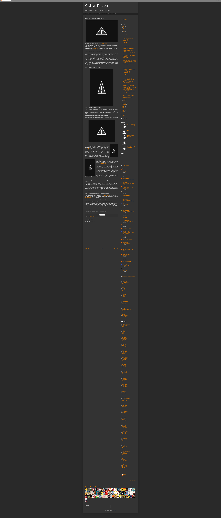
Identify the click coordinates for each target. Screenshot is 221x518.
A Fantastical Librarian (126, 195)
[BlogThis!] (101, 215)
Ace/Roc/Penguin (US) (125, 282)
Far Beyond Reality (126, 231)
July (124, 31)
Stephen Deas (124, 460)
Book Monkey (125, 264)
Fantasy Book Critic (126, 178)
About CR (114, 13)
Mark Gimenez (124, 424)
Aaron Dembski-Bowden (126, 324)
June (124, 32)
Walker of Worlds (125, 273)
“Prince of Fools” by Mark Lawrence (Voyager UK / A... (128, 96)
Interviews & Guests (96, 13)
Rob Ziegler (124, 450)
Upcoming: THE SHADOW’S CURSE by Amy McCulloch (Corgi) (129, 88)
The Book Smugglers (126, 210)
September (125, 28)
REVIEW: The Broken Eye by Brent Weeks (129, 258)
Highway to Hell (125, 255)
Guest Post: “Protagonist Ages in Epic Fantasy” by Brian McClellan (131, 125)
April (124, 100)
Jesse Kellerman (125, 393)
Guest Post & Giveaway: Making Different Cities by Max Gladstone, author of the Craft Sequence (128, 270)
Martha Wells (124, 425)
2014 (123, 26)
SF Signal (124, 235)
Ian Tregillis (124, 383)
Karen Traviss (124, 405)
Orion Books (124, 304)
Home (85, 13)
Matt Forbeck (124, 426)
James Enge (124, 385)
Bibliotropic (124, 203)
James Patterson (125, 386)
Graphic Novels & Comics (106, 13)
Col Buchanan (124, 358)
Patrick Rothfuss (124, 439)
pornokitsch (125, 217)
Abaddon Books (124, 281)
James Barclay (124, 384)
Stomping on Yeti (125, 242)
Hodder (123, 296)
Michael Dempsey (125, 431)
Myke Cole (124, 432)
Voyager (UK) (124, 317)
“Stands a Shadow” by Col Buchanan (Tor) (131, 147)
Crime (88, 216)
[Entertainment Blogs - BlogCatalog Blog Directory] (128, 277)
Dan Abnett (124, 359)
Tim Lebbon (124, 467)
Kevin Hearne (124, 410)
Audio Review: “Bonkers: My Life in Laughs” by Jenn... (128, 90)
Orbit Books (124, 303)
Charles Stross (124, 351)
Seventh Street (124, 310)
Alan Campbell (124, 327)
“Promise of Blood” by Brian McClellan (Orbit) (131, 141)
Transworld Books (125, 315)
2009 (123, 111)
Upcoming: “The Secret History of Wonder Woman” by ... (128, 51)
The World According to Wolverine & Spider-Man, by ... (128, 80)
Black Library (124, 284)
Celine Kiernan (124, 350)
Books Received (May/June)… (128, 97)
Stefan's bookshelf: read (92, 487)
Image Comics (124, 297)
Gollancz (123, 293)
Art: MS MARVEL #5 (126, 57)
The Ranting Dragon (126, 220)
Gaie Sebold (124, 373)
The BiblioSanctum (126, 174)
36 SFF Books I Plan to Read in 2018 (128, 221)
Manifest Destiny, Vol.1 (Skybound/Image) (126, 72)
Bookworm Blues (125, 182)
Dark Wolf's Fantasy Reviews (127, 239)
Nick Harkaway (124, 437)
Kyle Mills (123, 414)
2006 (123, 115)
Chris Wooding (124, 353)
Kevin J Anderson (125, 411)
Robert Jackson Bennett (126, 451)
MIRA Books (124, 300)
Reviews (89, 13)
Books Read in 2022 (125, 204)
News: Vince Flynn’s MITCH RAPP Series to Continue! (128, 46)
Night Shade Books (125, 301)
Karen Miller (124, 404)
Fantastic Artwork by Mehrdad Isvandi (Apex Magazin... (129, 42)
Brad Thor (123, 340)
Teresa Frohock (124, 465)
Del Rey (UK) (124, 289)
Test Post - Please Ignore (126, 243)
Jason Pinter (124, 390)
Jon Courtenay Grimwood (126, 398)
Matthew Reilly (124, 427)
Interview (91, 216)
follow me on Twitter (133, 480)
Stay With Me (95, 48)
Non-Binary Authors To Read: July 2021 (128, 211)
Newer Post (87, 248)
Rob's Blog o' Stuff (126, 186)
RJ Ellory (123, 445)
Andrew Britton (124, 331)
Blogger (114, 510)
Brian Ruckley (124, 347)
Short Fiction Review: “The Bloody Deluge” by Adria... (128, 34)
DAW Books (124, 287)
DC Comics (124, 288)
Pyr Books (123, 307)
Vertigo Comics (124, 316)
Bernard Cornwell (125, 336)
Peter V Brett (124, 444)
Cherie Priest (124, 352)
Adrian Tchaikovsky (125, 326)
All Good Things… (125, 236)
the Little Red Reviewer (126, 207)
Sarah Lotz (124, 457)
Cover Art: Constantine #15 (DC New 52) (129, 60)
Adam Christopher (125, 325)
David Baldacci (124, 364)
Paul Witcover (124, 441)
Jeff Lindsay (124, 392)
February (124, 103)
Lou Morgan (124, 417)
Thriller (94, 216)
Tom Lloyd (124, 468)
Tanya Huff (124, 464)
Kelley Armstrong (125, 407)
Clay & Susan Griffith (125, 357)
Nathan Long (124, 434)
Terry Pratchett (124, 466)
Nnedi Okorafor (124, 438)
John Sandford (124, 397)
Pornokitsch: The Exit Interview (127, 218)
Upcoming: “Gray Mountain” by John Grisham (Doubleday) (128, 49)
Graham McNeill (124, 379)
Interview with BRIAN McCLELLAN (130, 136)
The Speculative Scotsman (127, 228)
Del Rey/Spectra (124, 290)
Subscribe (123, 22)
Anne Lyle (123, 332)
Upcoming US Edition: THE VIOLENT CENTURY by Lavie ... (129, 92)
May (124, 99)
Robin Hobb (124, 452)
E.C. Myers (124, 366)
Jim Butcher (124, 394)
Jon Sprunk (124, 399)
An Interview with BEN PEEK (127, 78)
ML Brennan (124, 419)
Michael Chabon (124, 430)
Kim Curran (124, 412)
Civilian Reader (96, 5)
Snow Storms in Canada (126, 214)
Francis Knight (124, 372)
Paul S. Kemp (124, 440)
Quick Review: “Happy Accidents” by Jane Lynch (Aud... (128, 64)
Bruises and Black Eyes (127, 254)
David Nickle (124, 365)
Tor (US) (123, 314)
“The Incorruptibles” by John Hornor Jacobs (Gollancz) (128, 82)
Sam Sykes (124, 454)
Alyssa (124, 474)
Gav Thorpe (124, 377)
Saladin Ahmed (124, 453)
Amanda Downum (125, 330)
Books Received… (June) (127, 40)
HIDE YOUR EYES (103, 163)
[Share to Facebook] (103, 215)
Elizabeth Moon (124, 370)
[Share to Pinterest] (104, 215)
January (124, 104)
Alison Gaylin (104, 43)
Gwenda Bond (124, 380)
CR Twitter (124, 18)
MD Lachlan (124, 418)
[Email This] (100, 215)
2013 (123, 106)
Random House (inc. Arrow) (126, 309)
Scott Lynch (124, 458)
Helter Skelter (87, 148)
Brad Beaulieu (124, 338)
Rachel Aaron (124, 446)
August (124, 30)
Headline (123, 295)
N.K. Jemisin (124, 433)
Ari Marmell (124, 333)
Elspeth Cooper (124, 371)
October (124, 27)
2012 (123, 107)
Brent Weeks (124, 344)
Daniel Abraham (124, 360)
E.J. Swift (123, 367)
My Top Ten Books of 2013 (126, 265)
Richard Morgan (124, 447)
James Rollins (124, 387)
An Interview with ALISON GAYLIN (128, 54)
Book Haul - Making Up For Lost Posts (128, 262)
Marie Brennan (124, 421)
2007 (123, 114)
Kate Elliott (124, 406)
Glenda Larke (124, 378)
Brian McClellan (124, 346)
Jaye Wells (124, 391)
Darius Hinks (124, 363)
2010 (123, 110)
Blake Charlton (124, 337)
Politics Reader (124, 19)
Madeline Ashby (124, 420)
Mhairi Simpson (125, 199)
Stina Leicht (124, 461)
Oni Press (123, 302)
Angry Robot (124, 283)
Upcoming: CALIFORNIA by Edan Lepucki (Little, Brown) (128, 86)
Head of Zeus (124, 294)
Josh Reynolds (124, 400)
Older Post (116, 248)
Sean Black (124, 459)
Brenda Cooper (124, 343)
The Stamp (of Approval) (127, 261)
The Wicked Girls (88, 197)
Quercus (123, 308)
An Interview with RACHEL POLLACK (129, 52)
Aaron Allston (124, 323)
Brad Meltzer (124, 339)
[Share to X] (102, 215)
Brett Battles (124, 345)
